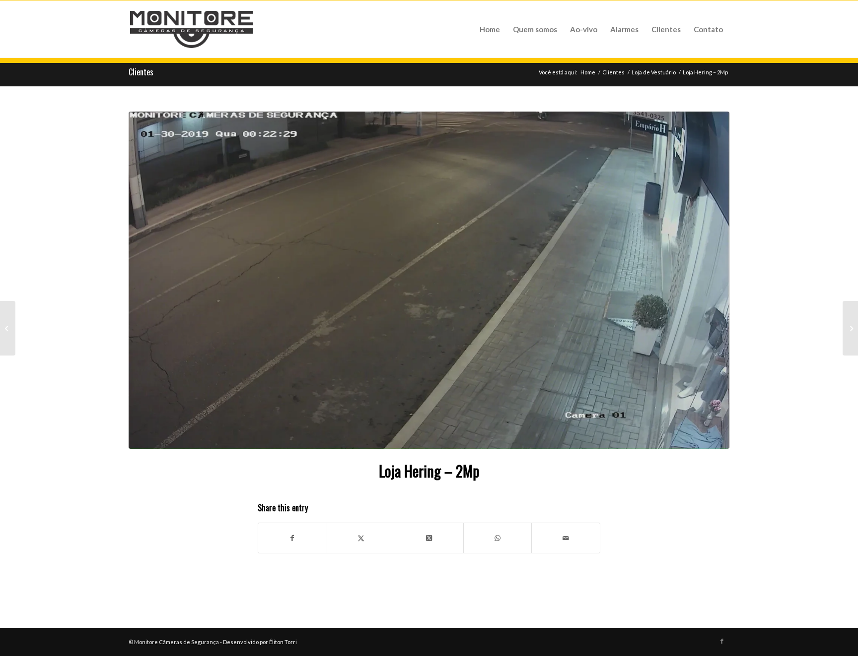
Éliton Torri (283, 642)
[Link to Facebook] (722, 641)
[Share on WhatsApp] (498, 538)
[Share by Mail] (566, 538)
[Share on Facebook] (292, 538)
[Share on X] (361, 538)
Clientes (141, 72)
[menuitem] (489, 29)
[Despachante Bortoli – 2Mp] (7, 328)
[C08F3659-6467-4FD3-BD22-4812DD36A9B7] (429, 280)
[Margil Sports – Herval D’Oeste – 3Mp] (850, 328)
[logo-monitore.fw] (191, 29)
